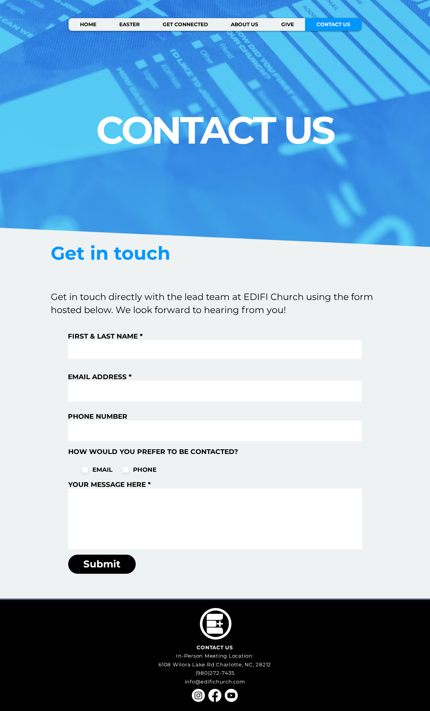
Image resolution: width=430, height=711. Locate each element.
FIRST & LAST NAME (103, 336)
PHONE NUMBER (97, 416)
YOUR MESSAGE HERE (107, 484)
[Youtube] (231, 695)
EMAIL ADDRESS (97, 376)
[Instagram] (198, 695)
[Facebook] (214, 695)
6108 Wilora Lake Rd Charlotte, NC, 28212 (215, 664)
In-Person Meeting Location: (214, 656)
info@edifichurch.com (215, 681)
